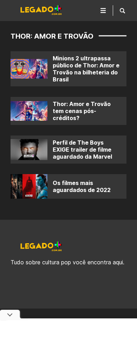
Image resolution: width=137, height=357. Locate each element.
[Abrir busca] (122, 10)
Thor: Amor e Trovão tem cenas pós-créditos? (82, 110)
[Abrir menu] (103, 10)
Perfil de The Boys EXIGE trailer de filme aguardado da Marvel (82, 149)
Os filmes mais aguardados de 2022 (82, 186)
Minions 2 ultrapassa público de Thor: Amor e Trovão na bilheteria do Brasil (86, 69)
